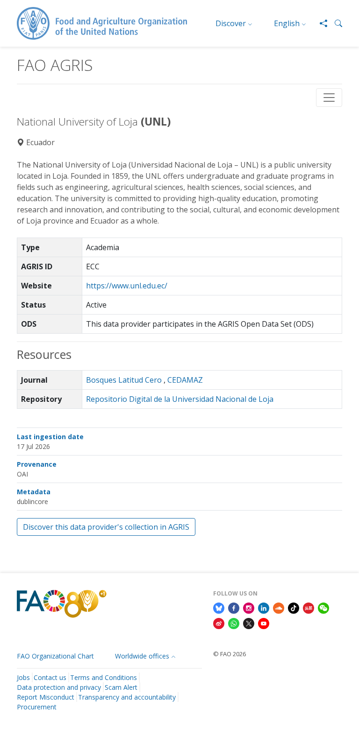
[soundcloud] (278, 607)
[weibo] (218, 623)
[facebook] (233, 607)
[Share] (319, 23)
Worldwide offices (142, 656)
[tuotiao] (308, 607)
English (287, 23)
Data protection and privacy (59, 687)
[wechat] (323, 607)
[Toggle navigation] (329, 97)
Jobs (23, 677)
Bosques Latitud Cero (124, 380)
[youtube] (263, 623)
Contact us (50, 677)
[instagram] (248, 607)
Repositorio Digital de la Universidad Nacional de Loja (179, 399)
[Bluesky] (218, 607)
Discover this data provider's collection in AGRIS (106, 527)
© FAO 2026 (229, 654)
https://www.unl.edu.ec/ (126, 285)
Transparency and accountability (127, 697)
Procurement (37, 706)
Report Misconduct (45, 697)
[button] (334, 23)
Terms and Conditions (103, 677)
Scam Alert (121, 687)
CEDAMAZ (185, 380)
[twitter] (248, 623)
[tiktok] (293, 607)
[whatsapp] (233, 623)
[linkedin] (263, 607)
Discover (230, 23)
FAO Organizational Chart (55, 656)
